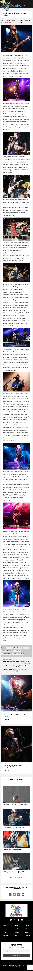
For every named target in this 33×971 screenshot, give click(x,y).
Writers (27, 932)
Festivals (26, 648)
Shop (15, 935)
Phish (3, 650)
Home (4, 925)
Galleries (16, 925)
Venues (27, 925)
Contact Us (27, 936)
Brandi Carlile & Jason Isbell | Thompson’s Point (13, 766)
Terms (19, 969)
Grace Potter (12, 55)
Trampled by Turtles (18, 653)
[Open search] (25, 5)
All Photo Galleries (16, 877)
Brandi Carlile (17, 648)
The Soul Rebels (6, 653)
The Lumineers (16, 650)
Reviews (7, 770)
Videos (27, 929)
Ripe (8, 650)
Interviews (17, 929)
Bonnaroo (9, 648)
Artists (5, 932)
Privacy (14, 969)
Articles (5, 929)
